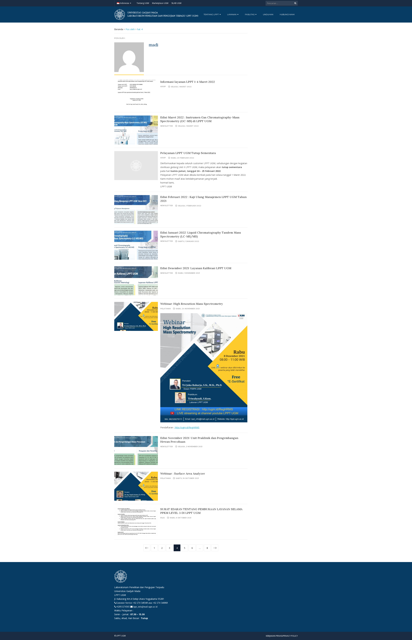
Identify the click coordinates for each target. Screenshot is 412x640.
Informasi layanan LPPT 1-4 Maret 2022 (187, 82)
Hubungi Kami (287, 14)
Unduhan (268, 14)
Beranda (118, 29)
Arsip (163, 87)
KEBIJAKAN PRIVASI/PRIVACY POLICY (282, 636)
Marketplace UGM (160, 3)
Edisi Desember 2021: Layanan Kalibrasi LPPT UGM (195, 268)
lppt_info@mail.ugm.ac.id (145, 607)
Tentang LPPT (211, 14)
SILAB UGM (176, 3)
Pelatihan (165, 309)
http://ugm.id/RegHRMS (186, 427)
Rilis (162, 518)
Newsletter (166, 126)
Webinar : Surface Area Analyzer (182, 473)
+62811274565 (123, 607)
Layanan (232, 14)
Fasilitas (250, 14)
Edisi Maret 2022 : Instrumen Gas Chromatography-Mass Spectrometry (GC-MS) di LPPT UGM (199, 119)
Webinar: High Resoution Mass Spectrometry (191, 304)
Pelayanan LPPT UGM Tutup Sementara (188, 153)
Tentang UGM (143, 3)
